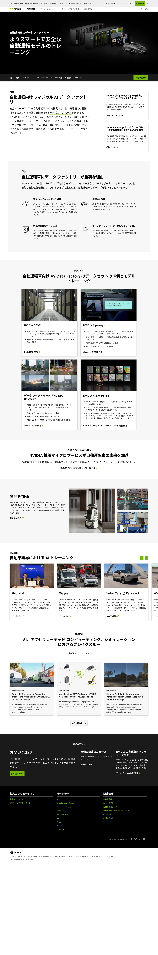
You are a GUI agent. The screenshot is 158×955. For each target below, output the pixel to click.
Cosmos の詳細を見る (33, 426)
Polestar (60, 822)
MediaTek (60, 811)
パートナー (61, 9)
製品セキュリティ (95, 856)
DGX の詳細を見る (31, 352)
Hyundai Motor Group (65, 803)
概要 (11, 78)
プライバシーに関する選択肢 (38, 856)
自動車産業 (88, 9)
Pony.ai (59, 826)
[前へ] (141, 558)
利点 (17, 78)
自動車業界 (107, 799)
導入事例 (58, 78)
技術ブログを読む (113, 147)
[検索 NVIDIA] (141, 9)
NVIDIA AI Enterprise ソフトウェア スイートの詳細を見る (106, 426)
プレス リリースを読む (115, 115)
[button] (146, 10)
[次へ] (146, 558)
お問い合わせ (108, 818)
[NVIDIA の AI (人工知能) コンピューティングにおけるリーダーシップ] (15, 9)
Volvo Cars (61, 829)
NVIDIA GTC (108, 814)
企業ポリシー (81, 856)
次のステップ (79, 78)
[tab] (72, 653)
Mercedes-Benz (63, 814)
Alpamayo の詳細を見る (93, 352)
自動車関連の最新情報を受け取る (116, 811)
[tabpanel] (79, 692)
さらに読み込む (78, 723)
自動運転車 (31, 9)
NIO (58, 818)
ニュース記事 (108, 803)
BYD (58, 799)
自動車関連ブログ (110, 807)
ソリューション (46, 9)
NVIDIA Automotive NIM (43, 78)
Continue (140, 3)
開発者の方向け (73, 9)
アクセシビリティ (67, 856)
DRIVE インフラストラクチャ (21, 803)
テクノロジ (27, 78)
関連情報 (68, 78)
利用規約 (55, 856)
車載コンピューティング (19, 799)
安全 (12, 108)
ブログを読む (17, 616)
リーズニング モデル (61, 112)
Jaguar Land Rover (64, 807)
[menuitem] (30, 9)
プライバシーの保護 (17, 856)
